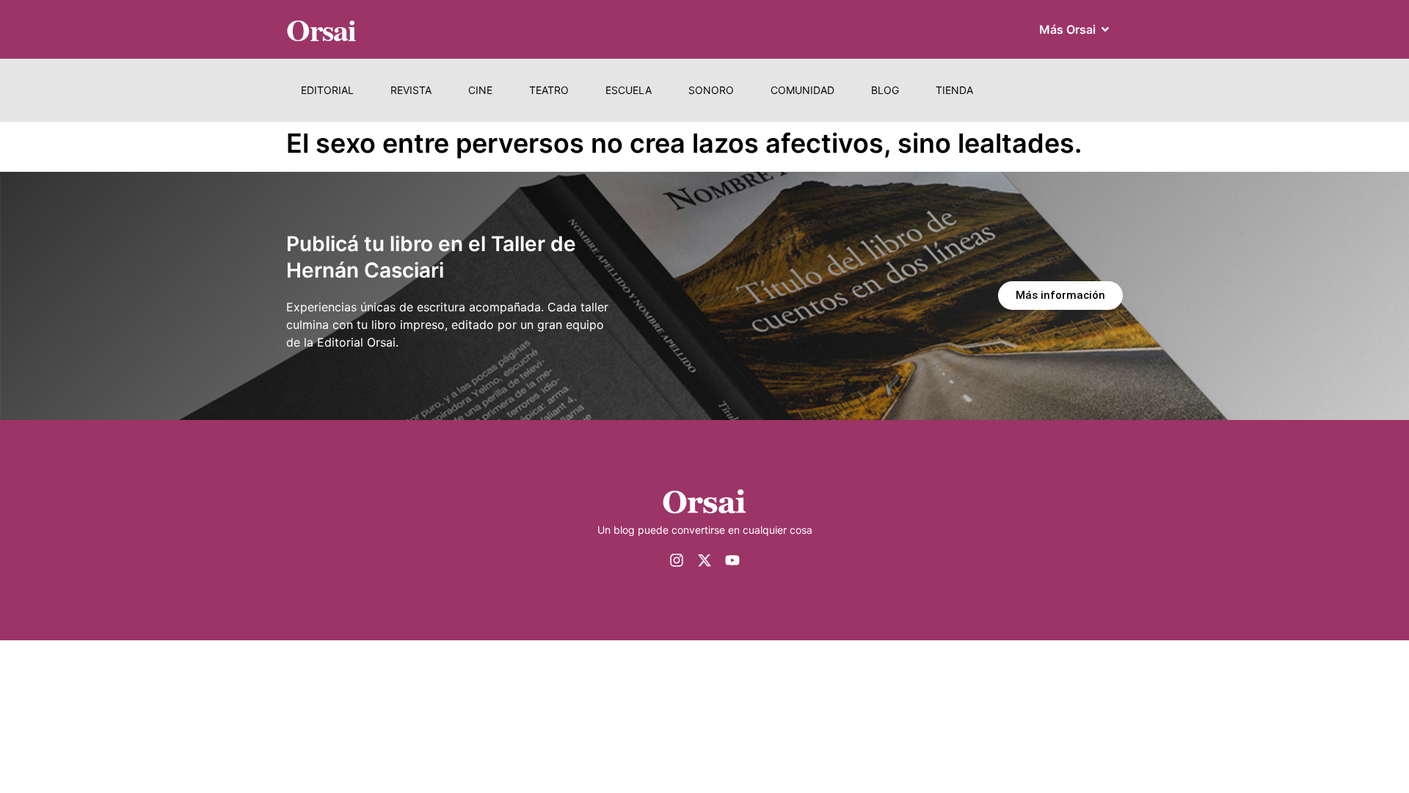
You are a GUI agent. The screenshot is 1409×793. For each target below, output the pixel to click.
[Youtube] (732, 560)
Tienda (954, 90)
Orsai (321, 29)
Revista (411, 90)
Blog (885, 90)
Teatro (549, 90)
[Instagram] (676, 560)
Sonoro (711, 90)
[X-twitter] (704, 560)
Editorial (327, 90)
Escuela (628, 90)
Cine (480, 90)
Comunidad (802, 90)
